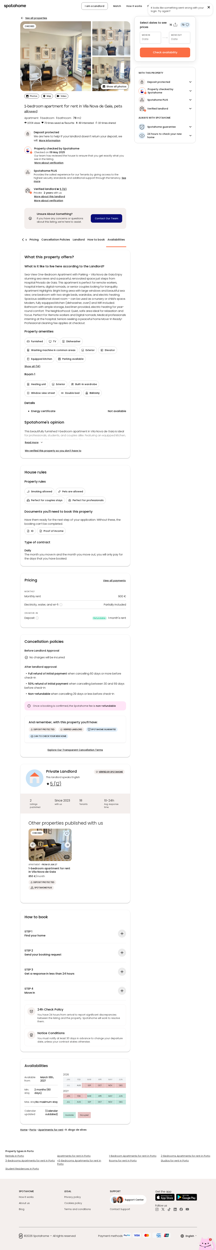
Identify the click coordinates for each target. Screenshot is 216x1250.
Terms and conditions (77, 1209)
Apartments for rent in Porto (74, 1156)
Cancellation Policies (55, 240)
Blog (21, 1209)
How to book (96, 240)
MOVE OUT (176, 35)
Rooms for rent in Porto (123, 1160)
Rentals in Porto (14, 1156)
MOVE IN (146, 35)
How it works (134, 6)
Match (117, 6)
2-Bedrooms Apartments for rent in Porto (185, 1156)
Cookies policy (73, 1203)
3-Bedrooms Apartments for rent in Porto (30, 1160)
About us (24, 1203)
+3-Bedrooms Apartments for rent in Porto (79, 1162)
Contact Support (120, 1209)
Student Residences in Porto (22, 1168)
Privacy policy (72, 1197)
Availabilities (116, 240)
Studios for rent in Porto (175, 1160)
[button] (115, 86)
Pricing (34, 240)
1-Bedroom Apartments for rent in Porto (132, 1156)
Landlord (79, 240)
